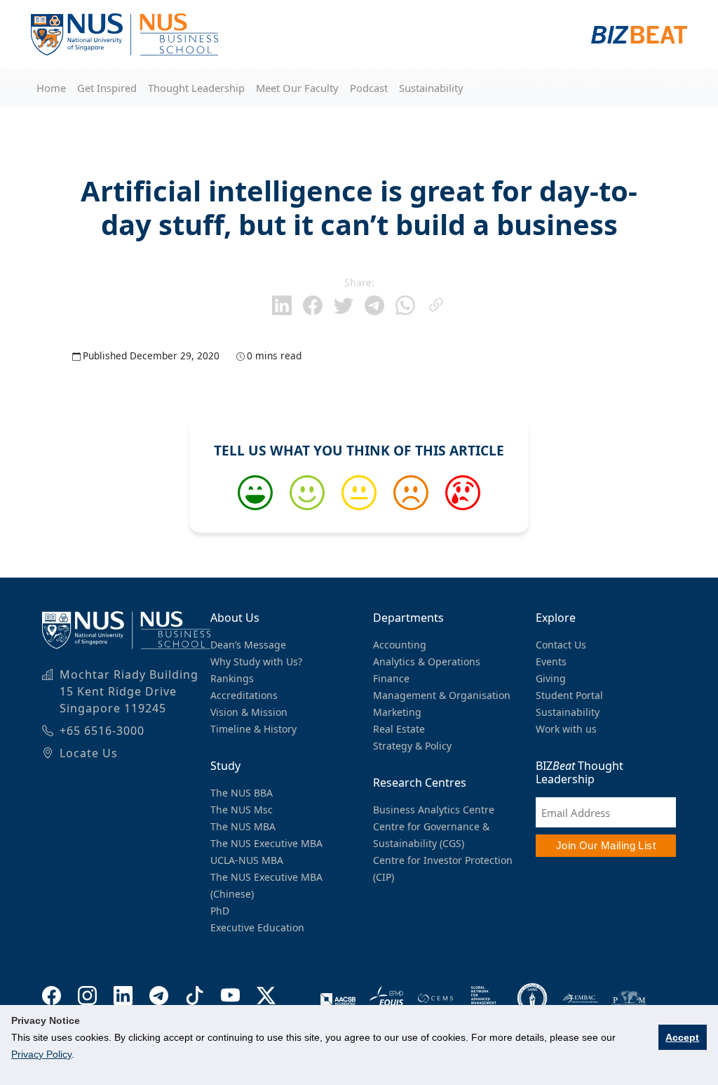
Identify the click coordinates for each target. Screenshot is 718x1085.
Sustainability (431, 88)
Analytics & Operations (426, 661)
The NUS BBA (241, 792)
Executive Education (257, 927)
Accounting (399, 644)
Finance (391, 678)
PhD (219, 910)
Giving (551, 678)
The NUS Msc (241, 809)
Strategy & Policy (412, 745)
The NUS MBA (243, 826)
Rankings (232, 678)
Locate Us (89, 753)
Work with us (566, 728)
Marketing (397, 712)
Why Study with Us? (256, 661)
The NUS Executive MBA (266, 843)
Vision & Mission (248, 712)
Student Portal (569, 695)
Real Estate (399, 728)
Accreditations (244, 695)
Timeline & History (253, 728)
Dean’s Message (248, 644)
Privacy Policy (41, 1054)
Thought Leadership (196, 88)
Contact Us (561, 644)
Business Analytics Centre (433, 809)
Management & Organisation (441, 695)
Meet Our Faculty (297, 88)
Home (51, 88)
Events (551, 661)
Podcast (369, 88)
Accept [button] (682, 1037)
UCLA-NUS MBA (246, 860)
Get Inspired (107, 88)
